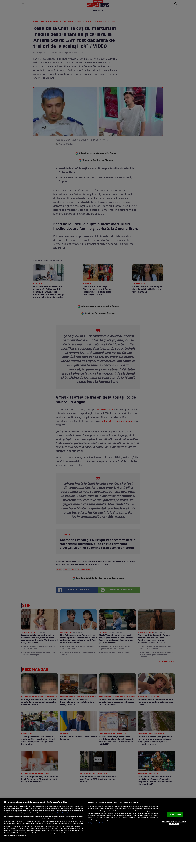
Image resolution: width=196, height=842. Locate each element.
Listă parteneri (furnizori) (97, 823)
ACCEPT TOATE (175, 814)
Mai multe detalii (62, 813)
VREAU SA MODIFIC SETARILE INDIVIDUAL (174, 822)
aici (82, 826)
